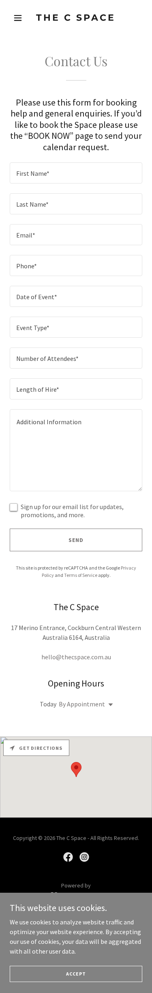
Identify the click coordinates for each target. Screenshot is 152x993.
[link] (76, 18)
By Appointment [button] (82, 704)
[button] (20, 18)
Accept (76, 974)
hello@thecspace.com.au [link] (76, 657)
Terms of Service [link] (80, 575)
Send (76, 540)
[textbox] (76, 172)
